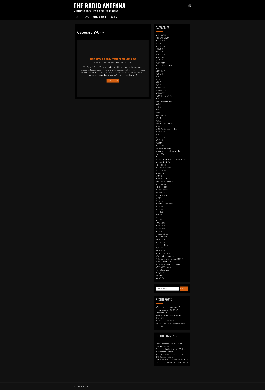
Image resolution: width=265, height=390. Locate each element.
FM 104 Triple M (164, 179)
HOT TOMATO (163, 195)
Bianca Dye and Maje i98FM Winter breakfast (113, 58)
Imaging (160, 201)
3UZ (159, 99)
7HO (159, 134)
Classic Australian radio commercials (171, 159)
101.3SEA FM (162, 35)
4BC (159, 104)
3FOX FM (161, 93)
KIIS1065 (160, 209)
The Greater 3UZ (164, 261)
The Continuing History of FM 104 (170, 259)
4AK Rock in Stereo (164, 101)
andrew (112, 62)
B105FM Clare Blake (165, 321)
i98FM (160, 198)
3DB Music (161, 90)
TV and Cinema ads (164, 267)
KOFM (160, 214)
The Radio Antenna (99, 5)
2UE (159, 82)
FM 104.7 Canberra (165, 181)
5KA (159, 121)
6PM (159, 126)
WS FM (160, 275)
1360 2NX (161, 49)
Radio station (162, 239)
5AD (159, 118)
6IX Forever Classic (165, 123)
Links (87, 17)
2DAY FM (161, 63)
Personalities (162, 234)
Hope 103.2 (162, 192)
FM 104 (160, 176)
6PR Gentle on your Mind (167, 129)
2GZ (159, 68)
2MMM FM (162, 71)
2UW (159, 85)
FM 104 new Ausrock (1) (178, 359)
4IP (158, 110)
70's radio (161, 132)
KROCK (160, 217)
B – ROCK (161, 154)
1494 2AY (161, 60)
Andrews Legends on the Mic (168, 151)
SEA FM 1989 (162, 245)
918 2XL (160, 140)
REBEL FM (161, 242)
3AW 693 (161, 87)
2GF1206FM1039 (164, 65)
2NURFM (161, 74)
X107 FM (160, 278)
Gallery (114, 17)
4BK (159, 107)
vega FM (160, 272)
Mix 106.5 (161, 225)
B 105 (159, 157)
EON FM (160, 173)
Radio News (162, 237)
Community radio (164, 168)
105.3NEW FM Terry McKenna (175, 362)
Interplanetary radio (165, 203)
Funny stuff (161, 184)
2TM (159, 79)
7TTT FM (161, 137)
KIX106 (160, 212)
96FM (159, 143)
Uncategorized (163, 270)
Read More (112, 80)
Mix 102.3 (161, 223)
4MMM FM (162, 115)
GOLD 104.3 (162, 187)
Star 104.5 (161, 250)
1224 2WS (161, 43)
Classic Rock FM (163, 162)
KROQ (160, 220)
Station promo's (163, 253)
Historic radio (162, 190)
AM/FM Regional (164, 148)
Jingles (160, 206)
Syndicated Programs (165, 256)
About (78, 17)
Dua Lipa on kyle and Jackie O (168, 307)
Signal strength (99, 17)
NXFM (160, 231)
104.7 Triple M (163, 38)
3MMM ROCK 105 (164, 96)
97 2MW (160, 145)
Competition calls (164, 170)
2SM (159, 76)
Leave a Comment (124, 62)
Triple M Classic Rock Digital (168, 264)
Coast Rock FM (163, 165)
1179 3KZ (161, 40)
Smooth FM (161, 248)
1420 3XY (161, 54)
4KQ (159, 112)
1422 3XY (161, 57)
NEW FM (161, 228)
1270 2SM (161, 46)
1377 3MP (161, 52)
